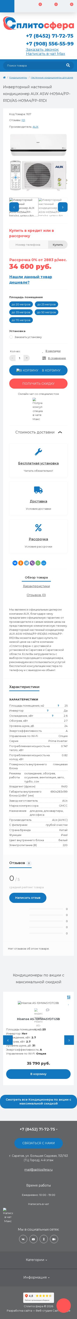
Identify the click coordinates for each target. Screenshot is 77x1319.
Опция (63, 736)
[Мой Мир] (43, 563)
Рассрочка (38, 539)
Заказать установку (28, 337)
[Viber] (32, 563)
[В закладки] (38, 1003)
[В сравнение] (39, 997)
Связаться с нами (38, 1143)
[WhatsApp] (38, 563)
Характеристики (36, 586)
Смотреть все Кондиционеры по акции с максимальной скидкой (38, 1101)
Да (66, 710)
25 (66, 705)
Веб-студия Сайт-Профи (53, 1310)
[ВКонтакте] (15, 563)
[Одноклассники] (20, 563)
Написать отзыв (27, 898)
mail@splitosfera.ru (38, 1169)
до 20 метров (21, 304)
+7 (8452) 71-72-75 (49, 36)
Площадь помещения (26, 297)
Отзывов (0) (36, 595)
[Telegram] (26, 563)
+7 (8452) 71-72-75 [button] (37, 1129)
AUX (35, 126)
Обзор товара (36, 577)
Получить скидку (38, 384)
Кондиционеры (18, 77)
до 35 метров (21, 312)
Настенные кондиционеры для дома (52, 77)
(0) (23, 120)
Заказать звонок (42, 49)
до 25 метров (46, 304)
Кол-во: (15, 351)
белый (63, 840)
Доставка (38, 501)
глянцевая (60, 764)
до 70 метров (21, 320)
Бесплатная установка (38, 463)
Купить (58, 244)
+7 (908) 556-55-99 (50, 44)
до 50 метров (46, 312)
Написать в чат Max (45, 53)
